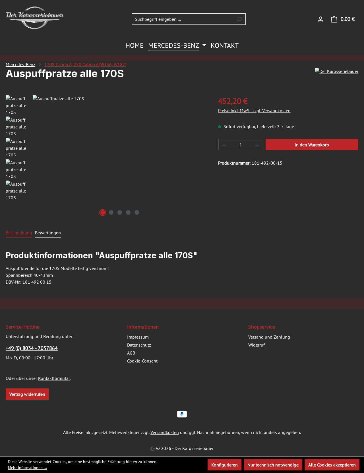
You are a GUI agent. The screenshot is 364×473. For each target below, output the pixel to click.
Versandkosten (164, 432)
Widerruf (256, 345)
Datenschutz (139, 345)
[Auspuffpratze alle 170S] (119, 156)
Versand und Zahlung (269, 337)
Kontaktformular (54, 378)
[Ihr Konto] (320, 19)
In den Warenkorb (312, 145)
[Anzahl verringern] (224, 144)
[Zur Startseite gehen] (35, 18)
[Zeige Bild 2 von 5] (111, 212)
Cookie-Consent (142, 361)
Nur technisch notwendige (273, 465)
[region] (106, 156)
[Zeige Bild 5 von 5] (137, 212)
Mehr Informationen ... (27, 467)
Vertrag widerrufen (27, 394)
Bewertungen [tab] (48, 233)
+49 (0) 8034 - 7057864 (32, 348)
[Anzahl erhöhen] (257, 144)
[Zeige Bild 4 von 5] (128, 212)
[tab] (19, 233)
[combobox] (182, 19)
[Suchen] (239, 19)
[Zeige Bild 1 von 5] (102, 212)
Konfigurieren (224, 465)
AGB (131, 353)
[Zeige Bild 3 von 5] (119, 212)
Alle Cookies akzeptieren (332, 465)
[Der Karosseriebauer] (336, 76)
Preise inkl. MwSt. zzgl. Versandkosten (254, 110)
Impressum (138, 337)
